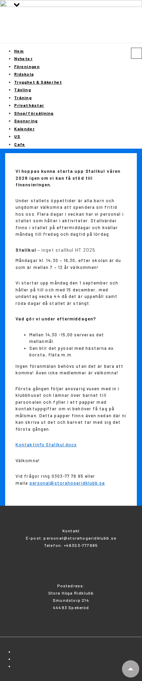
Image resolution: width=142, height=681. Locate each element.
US (17, 136)
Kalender (24, 128)
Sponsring (26, 120)
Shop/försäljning (34, 113)
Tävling (22, 89)
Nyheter (23, 58)
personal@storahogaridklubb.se (67, 483)
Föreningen (27, 66)
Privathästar (29, 105)
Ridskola (24, 74)
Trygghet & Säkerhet (38, 82)
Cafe (19, 144)
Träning (23, 97)
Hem (19, 50)
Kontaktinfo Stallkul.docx (46, 444)
